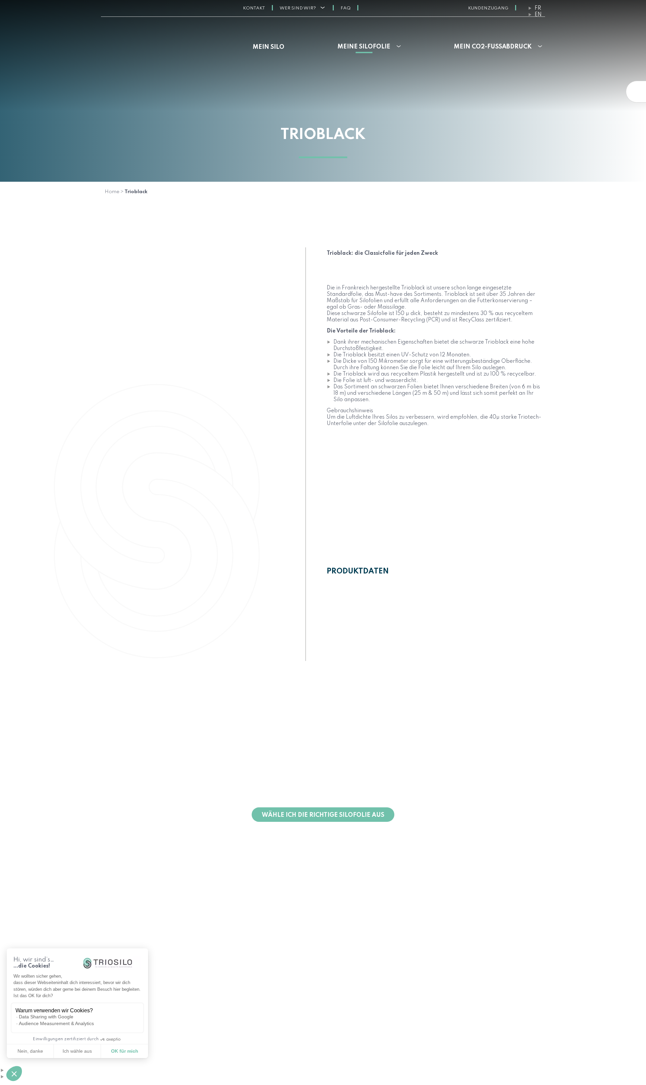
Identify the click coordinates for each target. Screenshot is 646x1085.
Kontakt (254, 8)
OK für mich (124, 1051)
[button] (14, 1073)
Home (112, 191)
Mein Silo (268, 47)
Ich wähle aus (77, 1051)
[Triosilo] (153, 42)
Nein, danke (30, 1051)
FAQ (345, 8)
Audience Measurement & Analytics (56, 1023)
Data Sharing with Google (46, 1016)
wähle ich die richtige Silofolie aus (323, 815)
